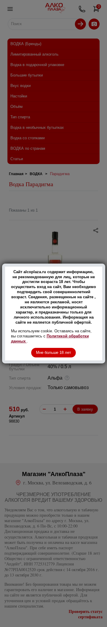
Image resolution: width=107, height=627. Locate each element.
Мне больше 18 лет (53, 352)
